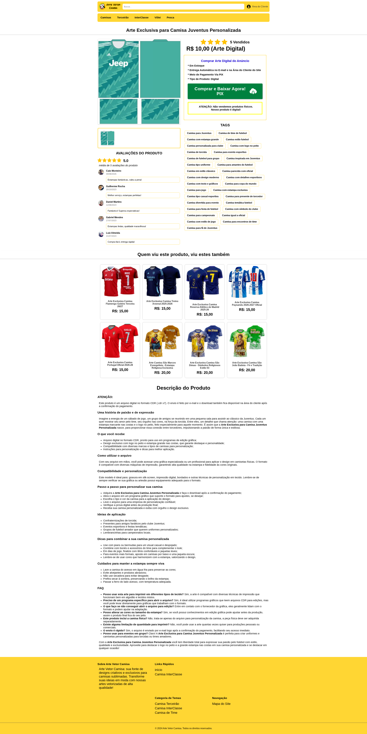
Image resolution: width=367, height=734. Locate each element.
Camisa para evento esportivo (230, 152)
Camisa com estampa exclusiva (230, 190)
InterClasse (142, 17)
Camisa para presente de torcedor (244, 196)
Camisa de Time (166, 712)
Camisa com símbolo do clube (241, 209)
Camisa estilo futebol (237, 139)
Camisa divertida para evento (203, 203)
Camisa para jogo (196, 190)
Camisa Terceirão (167, 704)
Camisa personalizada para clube (205, 146)
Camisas (105, 17)
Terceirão (123, 17)
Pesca (170, 17)
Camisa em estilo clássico (201, 171)
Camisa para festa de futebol (202, 209)
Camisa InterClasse (168, 674)
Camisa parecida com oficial (237, 171)
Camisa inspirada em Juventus (243, 158)
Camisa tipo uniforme (198, 165)
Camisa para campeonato (201, 215)
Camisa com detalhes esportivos (244, 177)
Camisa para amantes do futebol (235, 165)
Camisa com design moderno (203, 177)
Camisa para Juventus (199, 133)
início (158, 670)
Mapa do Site (221, 704)
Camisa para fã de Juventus (202, 228)
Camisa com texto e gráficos (202, 184)
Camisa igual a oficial (233, 215)
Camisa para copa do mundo (240, 184)
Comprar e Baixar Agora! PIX (220, 91)
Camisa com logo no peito (244, 146)
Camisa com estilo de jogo (201, 221)
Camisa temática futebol (239, 203)
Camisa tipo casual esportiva (202, 196)
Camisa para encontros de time (240, 221)
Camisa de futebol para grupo (203, 158)
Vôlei (158, 17)
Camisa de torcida (197, 152)
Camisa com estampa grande (203, 139)
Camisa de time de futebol (233, 133)
